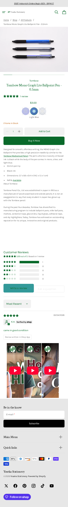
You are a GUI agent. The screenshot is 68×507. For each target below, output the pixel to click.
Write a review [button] (18, 288)
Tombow (33, 80)
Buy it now (34, 140)
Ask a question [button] (47, 289)
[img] (11, 315)
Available (17, 180)
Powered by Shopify (37, 476)
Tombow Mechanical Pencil (15, 156)
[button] (4, 12)
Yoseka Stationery (18, 476)
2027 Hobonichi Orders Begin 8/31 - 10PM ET (34, 3)
